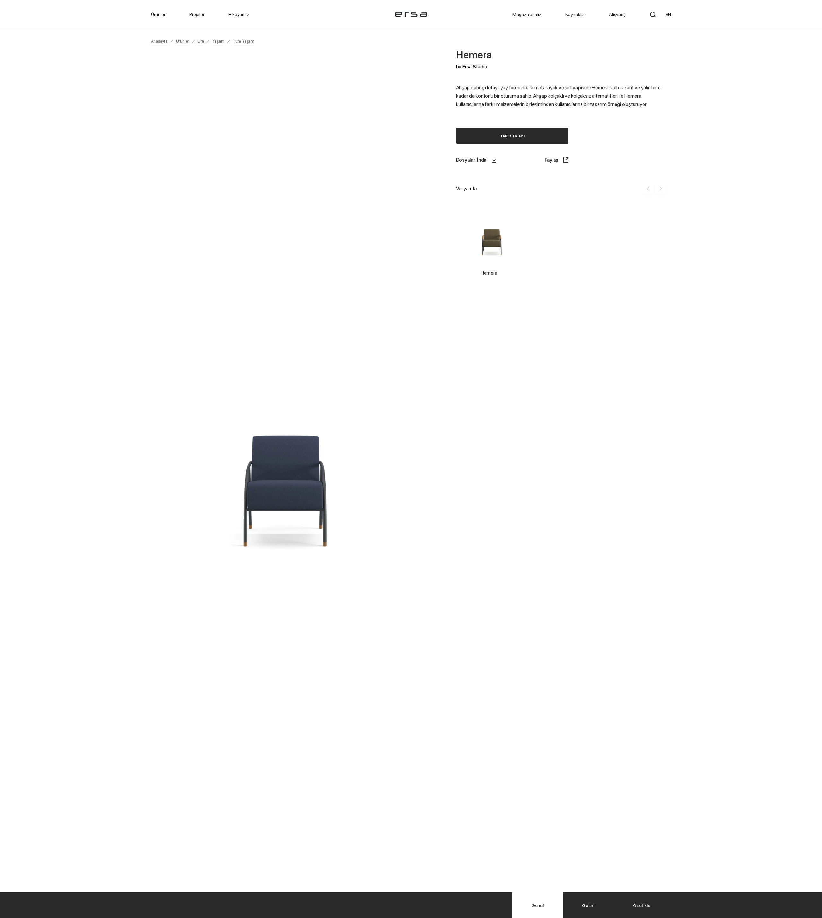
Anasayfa (159, 41)
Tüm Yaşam (243, 41)
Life (200, 41)
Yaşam (218, 41)
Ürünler (182, 41)
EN (668, 14)
